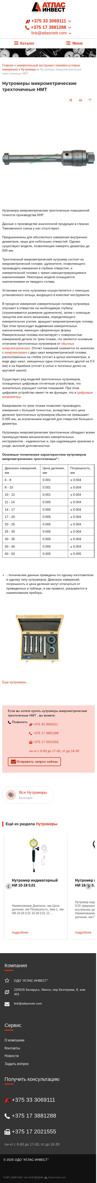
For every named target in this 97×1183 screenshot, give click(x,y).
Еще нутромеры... (15, 682)
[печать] (80, 100)
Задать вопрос (17, 1064)
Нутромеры (28, 69)
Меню (77, 43)
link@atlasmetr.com (28, 1003)
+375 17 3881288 (45, 733)
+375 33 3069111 (45, 724)
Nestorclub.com (57, 1177)
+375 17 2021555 (45, 742)
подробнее (20, 932)
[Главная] (48, 10)
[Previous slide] (8, 886)
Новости (12, 1056)
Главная (7, 65)
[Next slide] (88, 886)
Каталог (27, 43)
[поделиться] (70, 100)
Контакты (12, 1048)
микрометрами (16, 352)
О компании (14, 1040)
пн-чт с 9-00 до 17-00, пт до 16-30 (54, 751)
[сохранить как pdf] (90, 100)
